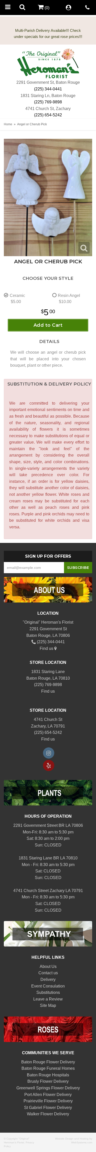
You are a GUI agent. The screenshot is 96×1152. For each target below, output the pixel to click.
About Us (48, 966)
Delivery (48, 979)
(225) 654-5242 (48, 115)
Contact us (48, 973)
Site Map (48, 1005)
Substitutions (48, 992)
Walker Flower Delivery (48, 1114)
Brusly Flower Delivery (48, 1081)
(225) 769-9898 (48, 102)
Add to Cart (48, 325)
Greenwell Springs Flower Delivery (48, 1088)
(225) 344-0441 (48, 89)
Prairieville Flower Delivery (48, 1101)
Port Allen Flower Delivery (48, 1094)
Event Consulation (48, 986)
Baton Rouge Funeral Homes (48, 1068)
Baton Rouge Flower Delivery (48, 1062)
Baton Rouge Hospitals (48, 1075)
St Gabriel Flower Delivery (48, 1107)
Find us (47, 648)
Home (8, 124)
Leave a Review (48, 999)
